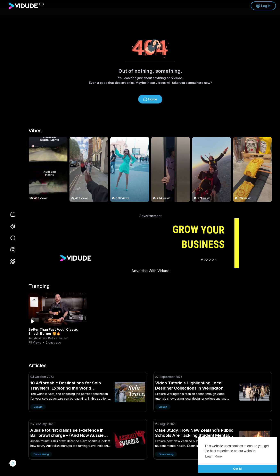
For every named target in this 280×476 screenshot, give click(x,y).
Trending (39, 286)
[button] (10, 238)
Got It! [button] (237, 468)
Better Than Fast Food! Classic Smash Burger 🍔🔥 (53, 331)
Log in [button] (266, 6)
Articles (37, 365)
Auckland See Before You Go (48, 338)
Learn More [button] (213, 456)
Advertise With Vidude (150, 271)
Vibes (35, 130)
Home (152, 99)
